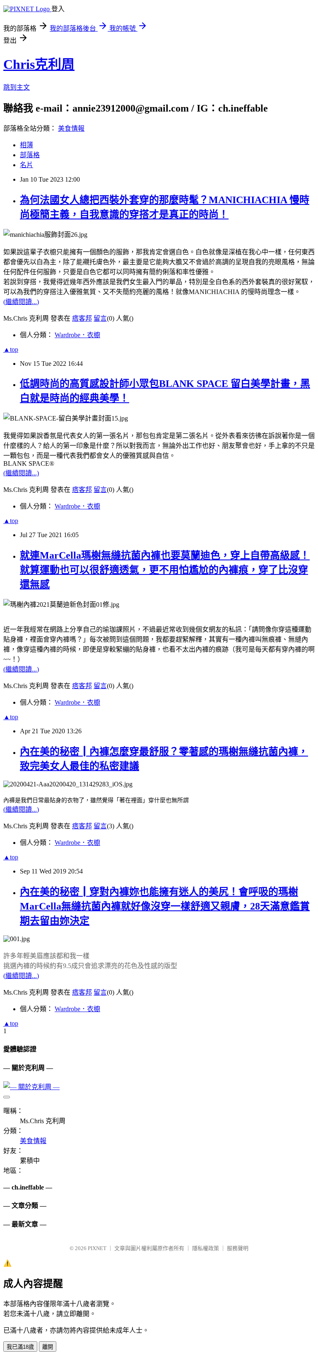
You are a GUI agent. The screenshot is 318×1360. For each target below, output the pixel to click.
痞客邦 (82, 318)
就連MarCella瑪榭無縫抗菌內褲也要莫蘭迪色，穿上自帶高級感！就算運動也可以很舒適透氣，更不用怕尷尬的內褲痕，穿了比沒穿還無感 (165, 570)
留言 (100, 318)
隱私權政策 (205, 1248)
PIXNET (97, 1248)
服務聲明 (237, 1248)
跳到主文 (16, 87)
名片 (26, 164)
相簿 (26, 144)
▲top (10, 349)
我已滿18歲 (20, 1347)
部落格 (30, 154)
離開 (47, 1347)
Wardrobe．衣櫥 (77, 334)
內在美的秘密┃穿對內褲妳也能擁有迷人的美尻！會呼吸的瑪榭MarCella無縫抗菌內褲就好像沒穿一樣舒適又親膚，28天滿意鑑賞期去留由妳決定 (165, 906)
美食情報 (71, 128)
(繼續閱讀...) (21, 301)
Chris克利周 (39, 64)
